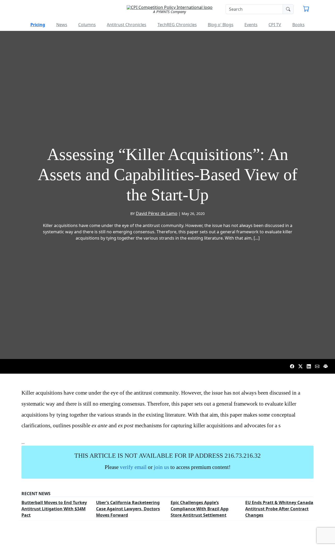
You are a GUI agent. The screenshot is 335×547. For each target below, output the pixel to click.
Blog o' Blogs (220, 24)
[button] (306, 9)
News (61, 24)
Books (298, 24)
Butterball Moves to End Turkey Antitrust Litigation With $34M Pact (54, 509)
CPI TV (275, 24)
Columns (87, 24)
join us (161, 467)
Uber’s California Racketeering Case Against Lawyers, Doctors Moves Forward (128, 509)
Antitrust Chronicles (126, 24)
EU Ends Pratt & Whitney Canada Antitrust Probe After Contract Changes (279, 509)
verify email (133, 467)
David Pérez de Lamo (156, 213)
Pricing (37, 24)
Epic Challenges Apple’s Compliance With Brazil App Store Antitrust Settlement (199, 509)
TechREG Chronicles (177, 24)
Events (251, 24)
